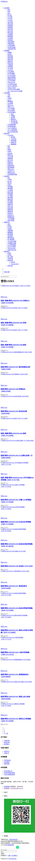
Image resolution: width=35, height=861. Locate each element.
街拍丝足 (10, 213)
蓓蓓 (8, 147)
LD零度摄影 (11, 45)
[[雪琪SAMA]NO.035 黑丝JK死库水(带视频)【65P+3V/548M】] (17, 617)
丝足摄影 (7, 8)
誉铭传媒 (10, 57)
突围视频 (10, 230)
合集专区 (10, 265)
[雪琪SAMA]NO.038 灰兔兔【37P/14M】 (17, 566)
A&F (8, 224)
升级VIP (6, 753)
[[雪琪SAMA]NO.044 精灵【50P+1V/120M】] (14, 418)
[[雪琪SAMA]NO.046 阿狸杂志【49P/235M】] (14, 374)
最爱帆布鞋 (10, 217)
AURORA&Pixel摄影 (13, 89)
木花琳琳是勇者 (12, 174)
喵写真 (13, 137)
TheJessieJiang (11, 248)
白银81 (9, 151)
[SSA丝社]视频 (11, 241)
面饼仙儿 (10, 162)
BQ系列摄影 (11, 73)
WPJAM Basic (12, 858)
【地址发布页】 (13, 839)
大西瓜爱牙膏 (11, 49)
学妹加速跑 (10, 41)
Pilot (8, 178)
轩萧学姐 (10, 163)
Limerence (10, 70)
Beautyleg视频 (11, 246)
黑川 (8, 146)
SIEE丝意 (10, 22)
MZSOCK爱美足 (12, 86)
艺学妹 (9, 255)
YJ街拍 (9, 179)
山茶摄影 (10, 34)
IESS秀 (9, 227)
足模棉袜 (7, 50)
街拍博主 (7, 176)
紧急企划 (13, 142)
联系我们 (7, 744)
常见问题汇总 (8, 771)
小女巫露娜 (10, 218)
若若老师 (10, 208)
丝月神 (13, 262)
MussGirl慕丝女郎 (12, 131)
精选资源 (10, 260)
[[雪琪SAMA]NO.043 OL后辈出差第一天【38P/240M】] (17, 440)
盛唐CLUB (10, 107)
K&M (9, 225)
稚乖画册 (13, 140)
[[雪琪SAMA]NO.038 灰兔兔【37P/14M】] (13, 551)
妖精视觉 (10, 27)
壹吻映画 (10, 101)
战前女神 (10, 59)
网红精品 (7, 133)
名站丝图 (7, 93)
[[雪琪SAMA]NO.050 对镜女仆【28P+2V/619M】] (16, 285)
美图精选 (10, 158)
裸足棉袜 (7, 763)
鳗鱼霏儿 (10, 155)
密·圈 (9, 253)
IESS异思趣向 (11, 112)
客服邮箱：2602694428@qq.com (13, 788)
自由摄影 (10, 202)
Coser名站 (10, 135)
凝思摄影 (10, 188)
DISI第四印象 (11, 126)
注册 (9, 855)
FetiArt (9, 100)
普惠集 (13, 115)
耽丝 (12, 114)
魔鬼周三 (13, 119)
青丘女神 (10, 31)
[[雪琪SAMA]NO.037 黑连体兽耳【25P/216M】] (15, 571)
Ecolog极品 (10, 71)
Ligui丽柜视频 (11, 245)
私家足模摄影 (11, 77)
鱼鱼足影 (10, 199)
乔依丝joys (10, 215)
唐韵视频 (10, 234)
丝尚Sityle (10, 105)
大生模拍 (10, 38)
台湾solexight (11, 82)
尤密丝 (9, 98)
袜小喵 (9, 15)
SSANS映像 (11, 108)
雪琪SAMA (10, 169)
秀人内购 (10, 257)
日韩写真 (10, 258)
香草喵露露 (10, 167)
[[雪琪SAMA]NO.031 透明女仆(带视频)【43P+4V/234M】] (17, 705)
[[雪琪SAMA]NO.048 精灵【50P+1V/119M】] (14, 330)
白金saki (9, 153)
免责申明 (7, 740)
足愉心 (9, 185)
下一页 (6, 733)
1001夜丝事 (14, 123)
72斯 (8, 94)
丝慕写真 (10, 29)
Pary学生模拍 (11, 80)
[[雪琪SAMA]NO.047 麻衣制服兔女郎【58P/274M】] (16, 352)
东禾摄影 (10, 186)
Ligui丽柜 (10, 103)
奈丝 (8, 13)
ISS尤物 (9, 17)
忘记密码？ (14, 855)
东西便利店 (10, 43)
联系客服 (7, 786)
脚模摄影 (10, 232)
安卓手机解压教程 (9, 774)
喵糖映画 (13, 144)
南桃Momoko (11, 172)
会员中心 (7, 751)
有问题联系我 (10, 845)
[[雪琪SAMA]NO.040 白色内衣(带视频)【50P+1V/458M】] (17, 508)
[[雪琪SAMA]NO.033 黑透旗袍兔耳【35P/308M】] (16, 659)
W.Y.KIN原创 (11, 75)
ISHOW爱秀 (11, 110)
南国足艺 (10, 61)
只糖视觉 (10, 65)
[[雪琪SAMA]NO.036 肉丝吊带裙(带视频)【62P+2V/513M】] (17, 595)
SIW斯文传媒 (11, 47)
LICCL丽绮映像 (12, 130)
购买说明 (7, 742)
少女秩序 (13, 139)
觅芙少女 (10, 206)
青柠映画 (10, 56)
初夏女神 (10, 204)
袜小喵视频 (10, 239)
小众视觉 (10, 190)
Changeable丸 (15, 264)
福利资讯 (7, 251)
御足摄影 (10, 197)
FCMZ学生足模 (12, 84)
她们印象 (10, 192)
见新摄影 (10, 66)
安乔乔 (9, 183)
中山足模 (10, 68)
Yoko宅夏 (10, 156)
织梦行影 (10, 63)
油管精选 (10, 236)
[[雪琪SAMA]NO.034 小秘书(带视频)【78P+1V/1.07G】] (17, 639)
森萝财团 (10, 36)
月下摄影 (10, 195)
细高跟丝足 (10, 237)
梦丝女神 (10, 24)
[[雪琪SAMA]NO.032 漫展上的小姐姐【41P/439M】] (16, 681)
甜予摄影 (10, 201)
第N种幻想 (14, 121)
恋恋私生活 (4, 1)
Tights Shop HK (11, 250)
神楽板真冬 (10, 165)
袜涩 (8, 9)
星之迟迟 (10, 160)
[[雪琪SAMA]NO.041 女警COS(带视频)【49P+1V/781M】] (17, 486)
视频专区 (7, 222)
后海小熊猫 (10, 220)
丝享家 (13, 117)
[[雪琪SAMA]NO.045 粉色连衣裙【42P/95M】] (15, 396)
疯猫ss (9, 149)
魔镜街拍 (10, 211)
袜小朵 (9, 181)
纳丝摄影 (10, 25)
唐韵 (8, 96)
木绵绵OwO (11, 171)
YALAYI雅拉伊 (12, 128)
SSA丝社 (10, 20)
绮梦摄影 (10, 193)
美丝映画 (10, 40)
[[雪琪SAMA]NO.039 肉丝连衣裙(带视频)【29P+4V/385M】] (17, 531)
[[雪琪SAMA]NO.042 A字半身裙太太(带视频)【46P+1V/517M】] (17, 464)
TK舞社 (9, 229)
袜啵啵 (9, 52)
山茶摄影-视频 (11, 243)
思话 (8, 11)
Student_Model (11, 87)
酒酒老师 (10, 210)
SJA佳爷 (9, 18)
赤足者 (9, 54)
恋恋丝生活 (7, 760)
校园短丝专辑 (11, 79)
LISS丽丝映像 (11, 124)
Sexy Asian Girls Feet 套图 (14, 91)
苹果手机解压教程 (9, 772)
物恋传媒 (10, 33)
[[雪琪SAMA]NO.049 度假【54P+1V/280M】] (14, 308)
